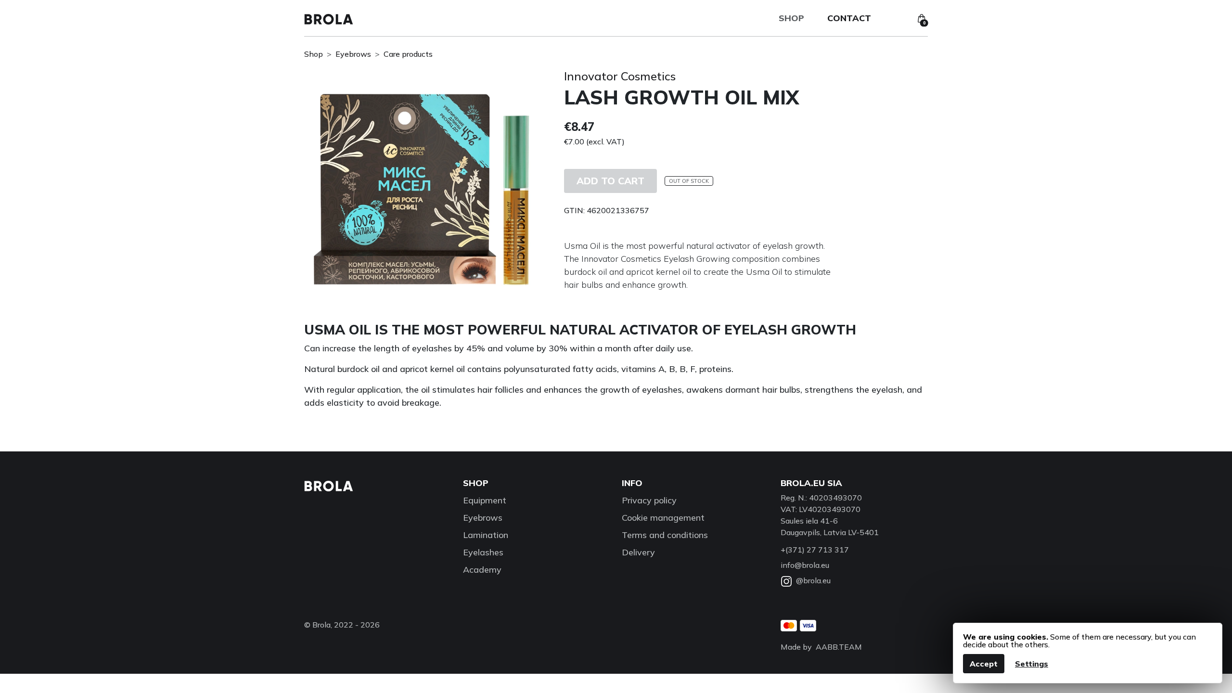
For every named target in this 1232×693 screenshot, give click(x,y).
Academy (482, 569)
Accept (984, 663)
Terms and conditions (665, 534)
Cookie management (663, 517)
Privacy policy (649, 500)
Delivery (638, 552)
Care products (408, 54)
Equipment (484, 500)
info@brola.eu (805, 565)
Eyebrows (353, 54)
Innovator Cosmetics (620, 76)
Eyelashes (483, 552)
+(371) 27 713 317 (815, 549)
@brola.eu (813, 580)
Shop (791, 18)
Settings (1031, 663)
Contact (849, 18)
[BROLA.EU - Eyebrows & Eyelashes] (328, 18)
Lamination (485, 534)
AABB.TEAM (839, 647)
